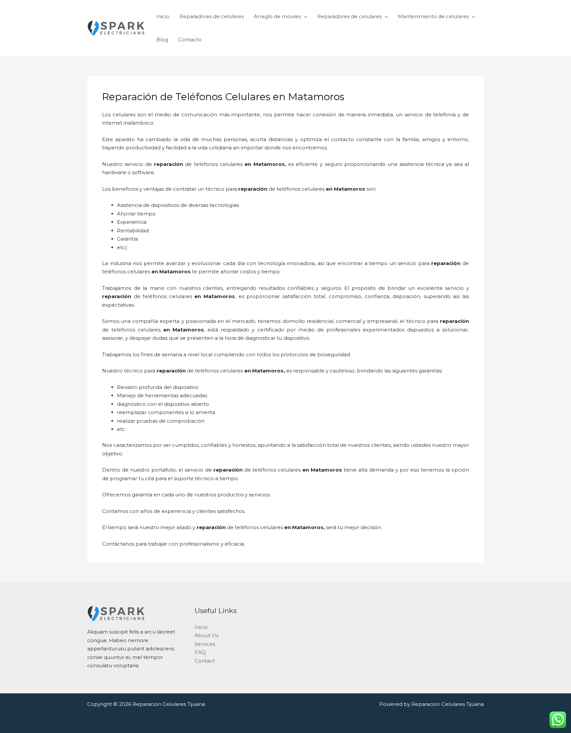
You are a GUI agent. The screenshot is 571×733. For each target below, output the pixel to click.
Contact (205, 661)
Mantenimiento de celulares (433, 16)
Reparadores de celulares (211, 16)
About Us (206, 635)
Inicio (163, 16)
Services (205, 644)
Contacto (190, 39)
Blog (162, 39)
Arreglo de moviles (277, 16)
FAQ (200, 652)
